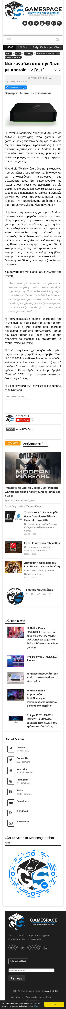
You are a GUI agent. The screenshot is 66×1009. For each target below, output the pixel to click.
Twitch (20, 790)
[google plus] (38, 594)
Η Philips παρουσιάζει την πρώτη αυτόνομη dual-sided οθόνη (42, 677)
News (18, 53)
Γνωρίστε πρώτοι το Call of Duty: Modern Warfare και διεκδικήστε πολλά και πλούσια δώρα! (32, 491)
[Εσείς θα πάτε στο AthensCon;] (18, 545)
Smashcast (23, 801)
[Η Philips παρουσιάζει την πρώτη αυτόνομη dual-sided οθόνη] (21, 675)
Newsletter (23, 821)
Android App (45, 997)
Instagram (22, 779)
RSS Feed (22, 811)
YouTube (22, 769)
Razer (31, 429)
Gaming (28, 53)
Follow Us (22, 758)
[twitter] (32, 594)
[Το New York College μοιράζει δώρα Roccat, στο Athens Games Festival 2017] (18, 514)
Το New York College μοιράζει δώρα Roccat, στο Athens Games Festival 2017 (41, 516)
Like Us (21, 747)
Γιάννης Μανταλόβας (18, 81)
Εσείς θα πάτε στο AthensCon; (42, 543)
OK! (54, 1004)
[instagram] (50, 594)
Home (8, 53)
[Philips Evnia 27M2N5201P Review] (21, 658)
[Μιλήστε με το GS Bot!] (33, 873)
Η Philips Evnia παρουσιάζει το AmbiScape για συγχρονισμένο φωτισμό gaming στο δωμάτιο (42, 698)
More (36, 1006)
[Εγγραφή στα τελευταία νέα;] (16, 87)
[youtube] (44, 594)
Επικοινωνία (31, 997)
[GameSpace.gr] (32, 921)
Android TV (21, 429)
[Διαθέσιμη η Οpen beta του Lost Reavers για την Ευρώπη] (18, 564)
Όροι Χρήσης (17, 997)
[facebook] (27, 594)
